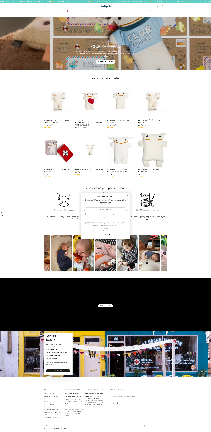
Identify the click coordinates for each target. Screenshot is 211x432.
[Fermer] (127, 195)
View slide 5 (113, 67)
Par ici (87, 396)
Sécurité (46, 401)
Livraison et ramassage (51, 409)
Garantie (46, 399)
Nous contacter (49, 394)
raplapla (50, 426)
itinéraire (58, 371)
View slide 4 (108, 67)
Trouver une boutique (51, 396)
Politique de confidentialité (52, 415)
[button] (158, 6)
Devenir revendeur (49, 404)
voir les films (105, 306)
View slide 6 (118, 67)
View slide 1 (93, 67)
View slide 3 (103, 67)
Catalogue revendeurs (51, 407)
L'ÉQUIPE (105, 62)
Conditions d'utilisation (51, 418)
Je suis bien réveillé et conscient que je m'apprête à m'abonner (106, 214)
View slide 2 (98, 67)
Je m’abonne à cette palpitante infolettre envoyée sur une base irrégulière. (123, 397)
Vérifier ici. (49, 364)
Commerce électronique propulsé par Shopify (55, 428)
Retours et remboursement (52, 412)
